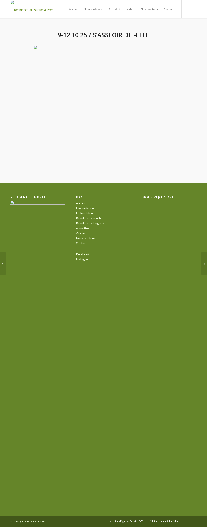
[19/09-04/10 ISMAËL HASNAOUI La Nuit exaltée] (3, 263)
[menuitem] (73, 9)
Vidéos (81, 233)
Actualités (83, 228)
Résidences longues (90, 223)
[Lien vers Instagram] (194, 9)
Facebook (82, 254)
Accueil (80, 203)
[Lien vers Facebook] (188, 9)
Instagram (83, 259)
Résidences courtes (90, 218)
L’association (85, 208)
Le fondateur (85, 213)
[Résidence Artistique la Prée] (32, 9)
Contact (81, 243)
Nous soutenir (86, 238)
